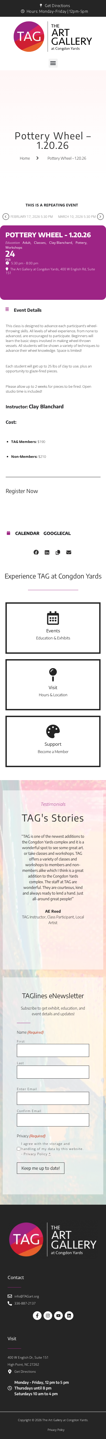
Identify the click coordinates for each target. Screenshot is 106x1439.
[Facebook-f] (37, 1315)
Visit (53, 687)
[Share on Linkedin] (47, 551)
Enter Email (27, 1089)
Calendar (27, 533)
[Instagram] (47, 1315)
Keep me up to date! (40, 1168)
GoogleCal (57, 533)
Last (20, 1063)
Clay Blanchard (46, 406)
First (21, 1041)
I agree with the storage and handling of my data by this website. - (52, 1148)
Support (53, 744)
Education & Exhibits (53, 638)
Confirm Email (29, 1111)
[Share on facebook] (36, 551)
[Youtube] (58, 1315)
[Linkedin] (69, 1315)
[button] (53, 63)
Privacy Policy (36, 1154)
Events (53, 630)
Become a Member (53, 751)
